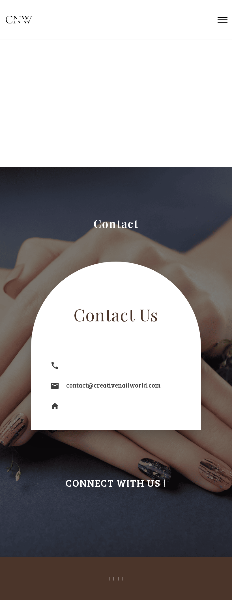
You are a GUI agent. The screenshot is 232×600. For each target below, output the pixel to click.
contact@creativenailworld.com (113, 385)
